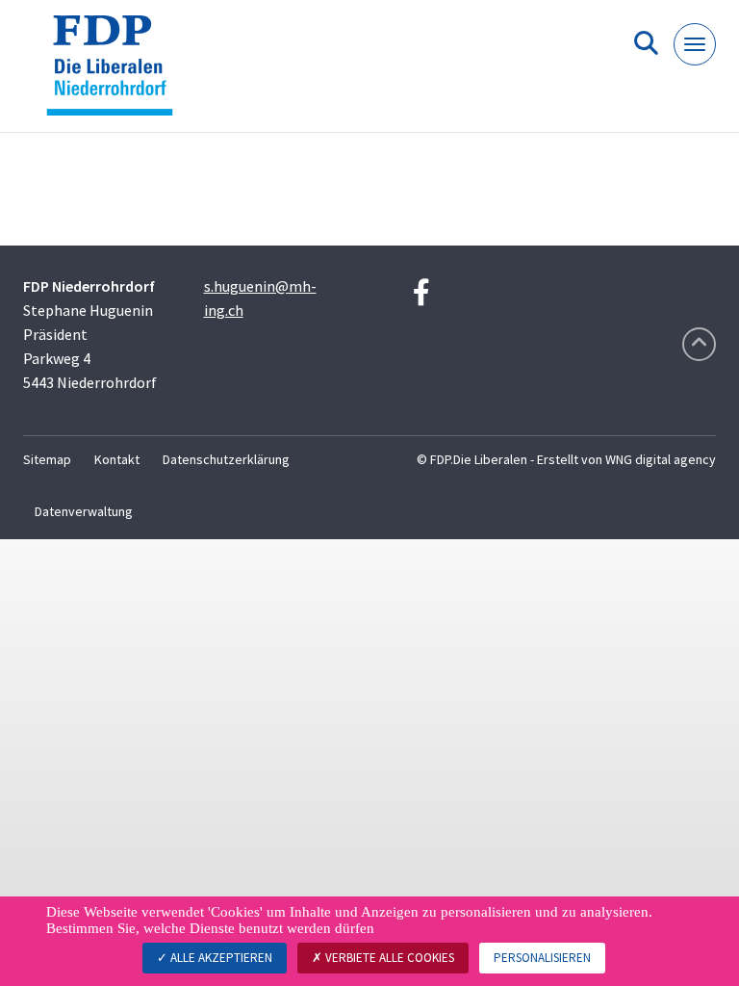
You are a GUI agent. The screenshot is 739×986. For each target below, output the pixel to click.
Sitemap (47, 459)
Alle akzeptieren (219, 957)
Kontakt (117, 459)
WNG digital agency (660, 459)
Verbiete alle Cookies (388, 957)
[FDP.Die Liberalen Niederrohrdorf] (117, 73)
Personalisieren (542, 957)
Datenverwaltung (84, 511)
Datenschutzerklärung (226, 459)
